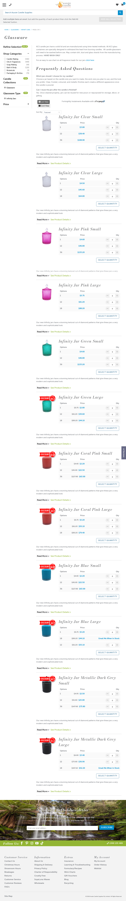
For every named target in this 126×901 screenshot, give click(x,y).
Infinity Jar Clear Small (81, 117)
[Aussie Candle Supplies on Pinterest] (27, 843)
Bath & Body (11, 68)
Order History (100, 865)
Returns (8, 876)
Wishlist (97, 869)
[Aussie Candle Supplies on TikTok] (42, 843)
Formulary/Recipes (73, 869)
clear (25, 78)
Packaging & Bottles (14, 73)
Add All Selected (111, 19)
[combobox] (63, 12)
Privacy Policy (40, 869)
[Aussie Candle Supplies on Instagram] (32, 843)
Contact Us (9, 861)
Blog (66, 880)
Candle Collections (9, 81)
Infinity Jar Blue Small (80, 565)
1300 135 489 (116, 843)
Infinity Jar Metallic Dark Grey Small (87, 680)
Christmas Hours (12, 865)
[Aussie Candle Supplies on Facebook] (22, 843)
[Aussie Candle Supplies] (63, 4)
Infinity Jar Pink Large (80, 285)
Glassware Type (11, 93)
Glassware (10, 88)
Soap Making (11, 65)
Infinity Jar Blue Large (80, 621)
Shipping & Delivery (43, 865)
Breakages (9, 872)
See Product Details (60, 164)
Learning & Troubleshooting (77, 865)
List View (44, 102)
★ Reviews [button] (124, 452)
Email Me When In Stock (109, 638)
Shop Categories (12, 54)
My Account (99, 861)
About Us (38, 861)
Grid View (44, 106)
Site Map (8, 896)
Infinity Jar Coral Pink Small (85, 453)
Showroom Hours (12, 869)
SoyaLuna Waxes (42, 880)
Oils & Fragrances (13, 62)
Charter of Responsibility (45, 872)
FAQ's (6, 887)
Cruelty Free (40, 876)
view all (24, 46)
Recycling (68, 883)
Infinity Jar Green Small (81, 341)
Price (6, 104)
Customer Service (12, 880)
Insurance (68, 861)
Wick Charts (69, 872)
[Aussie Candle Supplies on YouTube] (37, 843)
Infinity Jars (11, 99)
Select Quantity (107, 148)
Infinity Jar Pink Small (80, 229)
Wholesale (39, 883)
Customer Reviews (13, 883)
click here (90, 60)
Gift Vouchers (70, 876)
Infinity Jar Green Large (81, 397)
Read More (42, 164)
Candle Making (12, 59)
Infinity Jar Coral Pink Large (85, 509)
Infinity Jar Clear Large (81, 173)
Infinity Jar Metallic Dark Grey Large (87, 742)
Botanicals (10, 70)
